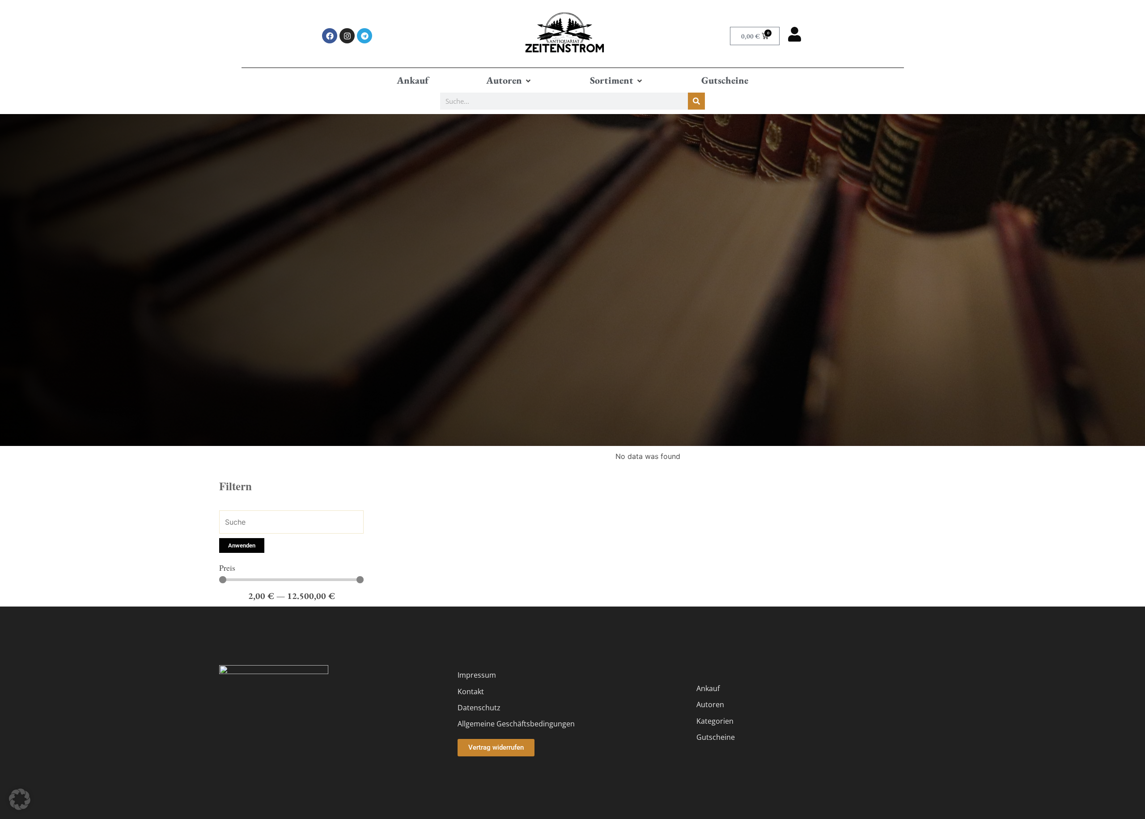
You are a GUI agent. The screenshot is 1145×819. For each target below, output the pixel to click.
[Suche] (696, 101)
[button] (509, 80)
